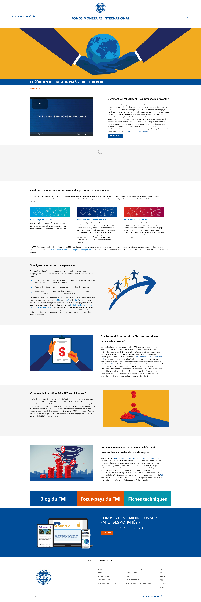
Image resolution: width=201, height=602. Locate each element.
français (34, 88)
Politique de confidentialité (135, 569)
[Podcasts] (161, 596)
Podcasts (101, 573)
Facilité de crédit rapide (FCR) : (136, 219)
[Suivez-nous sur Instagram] (21, 16)
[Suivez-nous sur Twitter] (12, 16)
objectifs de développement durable (141, 131)
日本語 (161, 580)
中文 (161, 573)
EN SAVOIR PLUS (115, 136)
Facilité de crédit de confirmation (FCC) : (92, 219)
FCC (67, 300)
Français (163, 576)
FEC (58, 300)
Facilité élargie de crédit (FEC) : (42, 219)
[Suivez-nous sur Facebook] (15, 16)
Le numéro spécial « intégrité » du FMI (138, 583)
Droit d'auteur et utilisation (107, 583)
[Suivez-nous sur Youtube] (27, 16)
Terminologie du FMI (133, 580)
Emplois (128, 576)
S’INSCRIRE (107, 533)
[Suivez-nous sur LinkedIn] (18, 16)
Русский (163, 583)
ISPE (77, 300)
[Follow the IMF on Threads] (23, 16)
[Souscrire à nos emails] (34, 16)
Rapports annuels (104, 580)
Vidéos (100, 569)
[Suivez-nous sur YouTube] (158, 596)
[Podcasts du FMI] (30, 16)
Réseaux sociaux (103, 576)
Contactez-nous (131, 573)
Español (162, 587)
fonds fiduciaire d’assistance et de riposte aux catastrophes (136, 458)
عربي (161, 569)
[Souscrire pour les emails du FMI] (165, 596)
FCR (119, 354)
